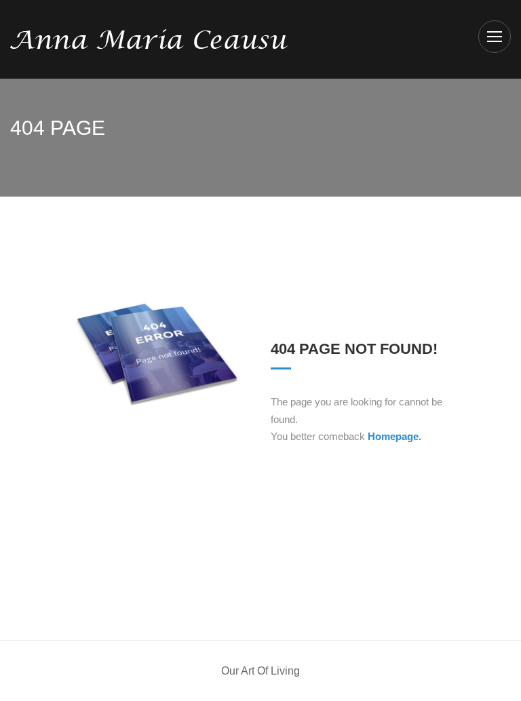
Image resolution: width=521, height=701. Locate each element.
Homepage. (394, 436)
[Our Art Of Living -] (149, 38)
